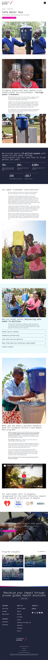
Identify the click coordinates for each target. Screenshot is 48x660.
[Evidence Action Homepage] (9, 3)
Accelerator (5, 624)
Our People (19, 617)
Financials (19, 628)
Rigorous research (12, 432)
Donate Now (24, 598)
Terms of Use (24, 648)
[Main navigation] (45, 3)
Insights (35, 605)
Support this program (9, 17)
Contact (19, 630)
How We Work (5, 621)
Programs (4, 611)
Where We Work (5, 614)
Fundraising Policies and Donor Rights (24, 652)
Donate (34, 608)
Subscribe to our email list (24, 622)
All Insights (41, 551)
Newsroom (19, 614)
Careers (19, 619)
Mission (19, 611)
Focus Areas (5, 608)
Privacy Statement (24, 650)
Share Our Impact (21, 608)
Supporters (19, 625)
